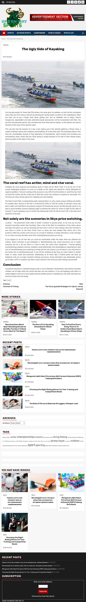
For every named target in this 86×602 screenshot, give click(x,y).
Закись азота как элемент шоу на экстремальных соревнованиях (54, 351)
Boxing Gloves (6, 437)
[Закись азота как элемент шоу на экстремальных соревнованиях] (12, 351)
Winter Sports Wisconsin (51, 445)
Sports (10, 33)
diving (56, 437)
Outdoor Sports (24, 33)
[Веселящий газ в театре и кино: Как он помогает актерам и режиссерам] (12, 364)
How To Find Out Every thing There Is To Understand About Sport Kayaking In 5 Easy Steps (71, 328)
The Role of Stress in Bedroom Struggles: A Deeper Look (53, 404)
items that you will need (43, 441)
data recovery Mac (47, 437)
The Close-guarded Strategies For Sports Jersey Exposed (64, 286)
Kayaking (5, 45)
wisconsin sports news (63, 445)
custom (38, 437)
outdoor (75, 440)
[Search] (83, 33)
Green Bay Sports (48, 596)
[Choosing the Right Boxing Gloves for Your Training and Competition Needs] (12, 391)
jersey (54, 440)
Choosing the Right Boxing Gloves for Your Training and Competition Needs (53, 390)
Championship (39, 33)
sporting (40, 445)
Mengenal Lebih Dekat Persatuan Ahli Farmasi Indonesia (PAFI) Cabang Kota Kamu (54, 377)
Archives (6, 423)
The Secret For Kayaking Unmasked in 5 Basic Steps (43, 327)
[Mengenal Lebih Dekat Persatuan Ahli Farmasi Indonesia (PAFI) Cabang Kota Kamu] (12, 377)
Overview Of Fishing (11, 285)
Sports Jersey (54, 33)
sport (31, 445)
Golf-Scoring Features (10, 441)
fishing (63, 437)
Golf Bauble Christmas (22, 441)
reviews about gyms (22, 445)
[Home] (4, 33)
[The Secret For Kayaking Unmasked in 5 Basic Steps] (43, 309)
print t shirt (14, 445)
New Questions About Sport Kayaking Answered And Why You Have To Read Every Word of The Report (14, 328)
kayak (9, 280)
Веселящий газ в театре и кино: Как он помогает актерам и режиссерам (54, 364)
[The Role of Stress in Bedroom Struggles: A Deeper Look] (12, 404)
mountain (67, 441)
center (13, 437)
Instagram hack (33, 441)
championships (26, 436)
